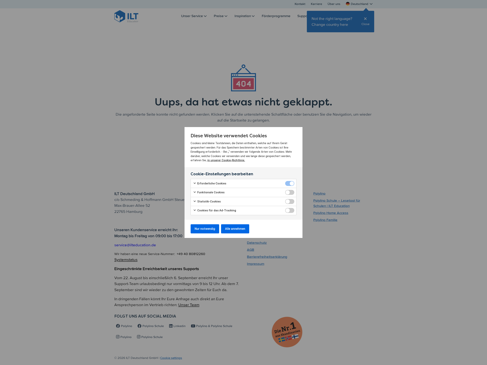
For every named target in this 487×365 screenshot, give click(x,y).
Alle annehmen (235, 229)
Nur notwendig (205, 229)
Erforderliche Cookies (211, 183)
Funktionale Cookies (210, 192)
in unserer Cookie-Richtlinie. (226, 160)
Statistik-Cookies (209, 201)
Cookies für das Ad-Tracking (216, 210)
